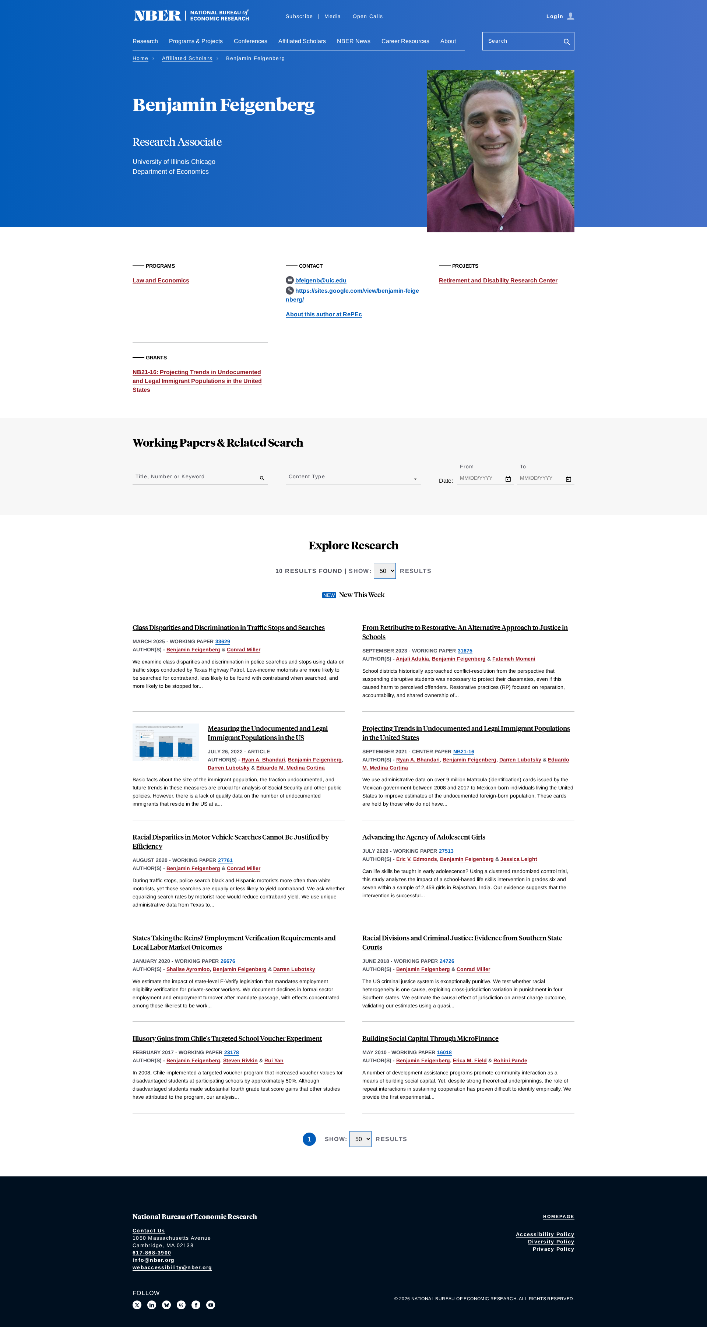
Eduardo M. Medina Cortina (290, 768)
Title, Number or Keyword (170, 476)
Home (140, 58)
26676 (228, 961)
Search (497, 40)
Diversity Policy (551, 1242)
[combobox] (290, 479)
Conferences (250, 41)
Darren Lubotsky (229, 768)
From (473, 466)
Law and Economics (161, 280)
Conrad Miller (243, 649)
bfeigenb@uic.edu (321, 280)
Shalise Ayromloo (188, 969)
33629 (222, 641)
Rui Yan (274, 1060)
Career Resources (405, 41)
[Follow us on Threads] (181, 1304)
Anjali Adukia (412, 659)
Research (145, 41)
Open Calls (368, 16)
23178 (231, 1052)
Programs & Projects (196, 41)
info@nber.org (154, 1260)
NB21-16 (463, 751)
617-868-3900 (152, 1253)
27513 (446, 851)
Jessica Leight (518, 859)
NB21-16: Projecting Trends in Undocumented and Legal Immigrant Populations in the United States (197, 381)
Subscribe (299, 16)
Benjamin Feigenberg (193, 649)
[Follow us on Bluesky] (166, 1304)
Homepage (558, 1216)
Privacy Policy (554, 1249)
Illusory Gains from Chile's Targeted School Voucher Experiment (227, 1038)
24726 (447, 961)
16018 (444, 1052)
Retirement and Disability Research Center (498, 280)
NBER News (353, 41)
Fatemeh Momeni (513, 659)
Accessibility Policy (545, 1234)
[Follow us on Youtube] (210, 1304)
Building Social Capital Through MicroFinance (430, 1038)
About (448, 41)
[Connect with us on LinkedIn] (151, 1304)
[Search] (567, 42)
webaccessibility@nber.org (172, 1267)
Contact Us (149, 1230)
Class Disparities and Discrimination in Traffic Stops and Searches (229, 627)
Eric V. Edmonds (416, 859)
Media (332, 16)
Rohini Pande (510, 1060)
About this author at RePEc (324, 314)
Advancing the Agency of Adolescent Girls (423, 836)
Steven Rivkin (240, 1060)
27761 (225, 860)
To (529, 466)
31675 (465, 651)
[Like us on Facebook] (195, 1304)
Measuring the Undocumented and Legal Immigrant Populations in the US (268, 733)
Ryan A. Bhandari (263, 760)
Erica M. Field (470, 1060)
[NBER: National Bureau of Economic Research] (197, 19)
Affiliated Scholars (302, 41)
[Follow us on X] (137, 1304)
